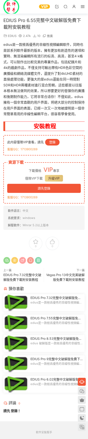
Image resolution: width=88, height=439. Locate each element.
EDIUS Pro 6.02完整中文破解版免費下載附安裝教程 (56, 379)
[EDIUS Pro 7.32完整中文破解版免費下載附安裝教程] (15, 302)
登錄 (52, 142)
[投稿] (57, 6)
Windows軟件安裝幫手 (11, 7)
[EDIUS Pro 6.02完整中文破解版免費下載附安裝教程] (15, 384)
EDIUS (12, 36)
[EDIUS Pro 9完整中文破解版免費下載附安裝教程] (15, 363)
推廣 (50, 36)
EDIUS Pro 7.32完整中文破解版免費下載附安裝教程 (55, 298)
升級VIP (54, 178)
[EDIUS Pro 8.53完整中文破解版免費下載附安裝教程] (15, 343)
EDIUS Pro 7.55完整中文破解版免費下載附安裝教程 (55, 318)
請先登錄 (44, 188)
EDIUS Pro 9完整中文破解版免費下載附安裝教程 (55, 359)
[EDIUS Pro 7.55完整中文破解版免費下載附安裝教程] (15, 323)
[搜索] (65, 6)
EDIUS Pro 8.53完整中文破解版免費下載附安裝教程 (56, 339)
